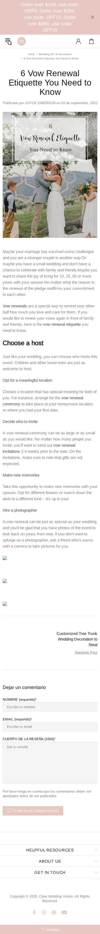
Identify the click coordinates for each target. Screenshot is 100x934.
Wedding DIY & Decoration (55, 54)
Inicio (31, 54)
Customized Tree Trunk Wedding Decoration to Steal (77, 639)
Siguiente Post (86, 652)
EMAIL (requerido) (17, 719)
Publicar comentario (36, 811)
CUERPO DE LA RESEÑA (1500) (28, 739)
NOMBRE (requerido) (19, 699)
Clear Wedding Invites (21, 41)
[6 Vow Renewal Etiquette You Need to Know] (5, 557)
